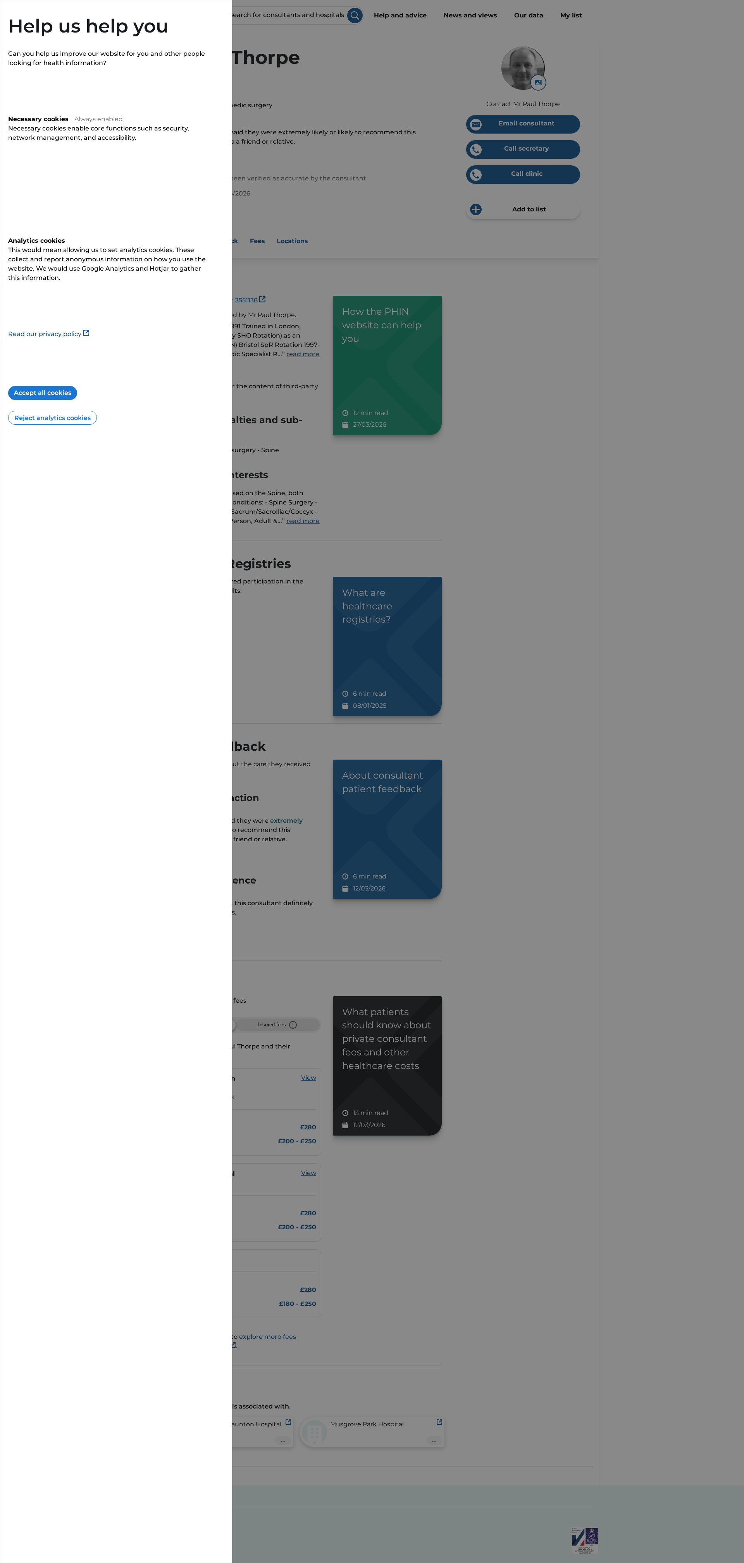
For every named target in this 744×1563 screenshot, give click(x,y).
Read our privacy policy (44, 334)
